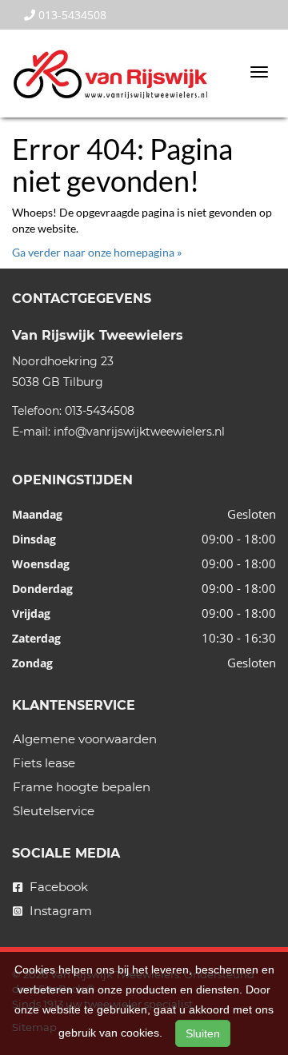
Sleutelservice (53, 810)
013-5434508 (70, 14)
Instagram (59, 910)
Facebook (57, 886)
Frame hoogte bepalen (81, 786)
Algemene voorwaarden (85, 738)
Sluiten (203, 1033)
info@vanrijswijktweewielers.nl (139, 431)
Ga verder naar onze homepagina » (97, 252)
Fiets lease (44, 762)
